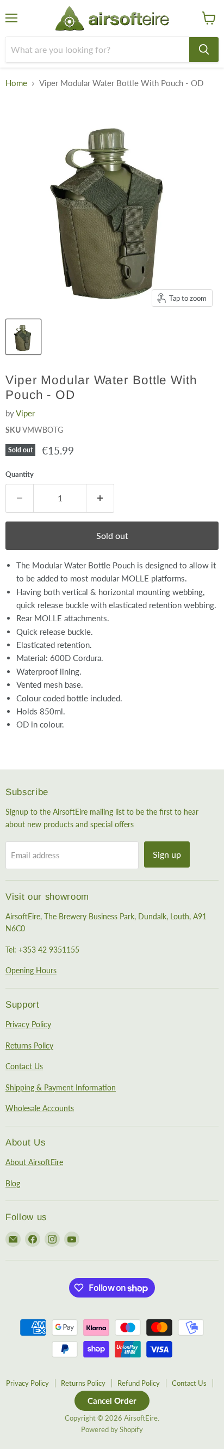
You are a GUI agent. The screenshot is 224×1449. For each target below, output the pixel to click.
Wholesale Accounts (39, 1108)
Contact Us (24, 1066)
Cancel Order (112, 1400)
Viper (25, 413)
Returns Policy (29, 1045)
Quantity (19, 474)
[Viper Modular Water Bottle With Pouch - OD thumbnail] (23, 336)
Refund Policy (138, 1383)
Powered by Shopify (112, 1429)
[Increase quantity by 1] (100, 498)
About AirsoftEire (34, 1162)
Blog (12, 1183)
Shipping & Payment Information (60, 1087)
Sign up (167, 854)
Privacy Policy (28, 1024)
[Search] (204, 49)
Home (16, 83)
